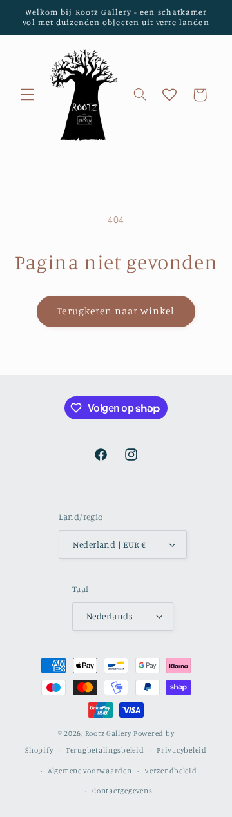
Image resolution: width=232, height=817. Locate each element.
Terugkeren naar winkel (116, 311)
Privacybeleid (182, 750)
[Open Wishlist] (169, 95)
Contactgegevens (122, 790)
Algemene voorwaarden (90, 770)
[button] (27, 95)
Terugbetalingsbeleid (105, 750)
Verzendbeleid (170, 770)
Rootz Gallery (108, 733)
